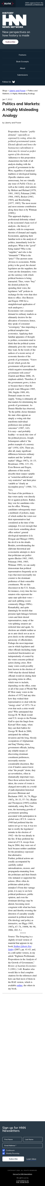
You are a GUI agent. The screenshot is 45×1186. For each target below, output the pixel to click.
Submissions (22, 75)
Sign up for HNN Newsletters (22, 1174)
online (19, 985)
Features (22, 55)
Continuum (10, 1150)
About (22, 68)
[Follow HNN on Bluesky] (13, 82)
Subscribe (10, 41)
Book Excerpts (22, 61)
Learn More (31, 1159)
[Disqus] (22, 1023)
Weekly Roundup (12, 1153)
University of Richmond (34, 4)
